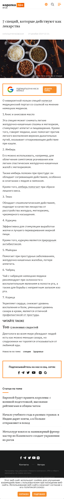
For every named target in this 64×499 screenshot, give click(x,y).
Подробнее (39, 494)
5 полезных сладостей (24, 327)
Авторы (41, 464)
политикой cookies (34, 487)
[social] (19, 372)
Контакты (24, 464)
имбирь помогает (29, 186)
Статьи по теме (12, 388)
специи (27, 351)
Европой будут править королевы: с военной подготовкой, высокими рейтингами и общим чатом (27, 402)
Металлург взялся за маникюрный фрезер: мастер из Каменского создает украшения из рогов (31, 436)
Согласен (24, 494)
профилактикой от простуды (21, 315)
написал (46, 100)
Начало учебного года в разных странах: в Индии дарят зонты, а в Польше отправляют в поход (31, 419)
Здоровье (38, 351)
